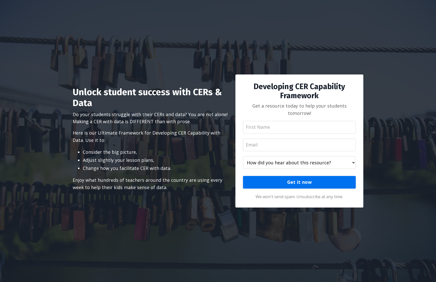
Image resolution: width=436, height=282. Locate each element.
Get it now (299, 182)
